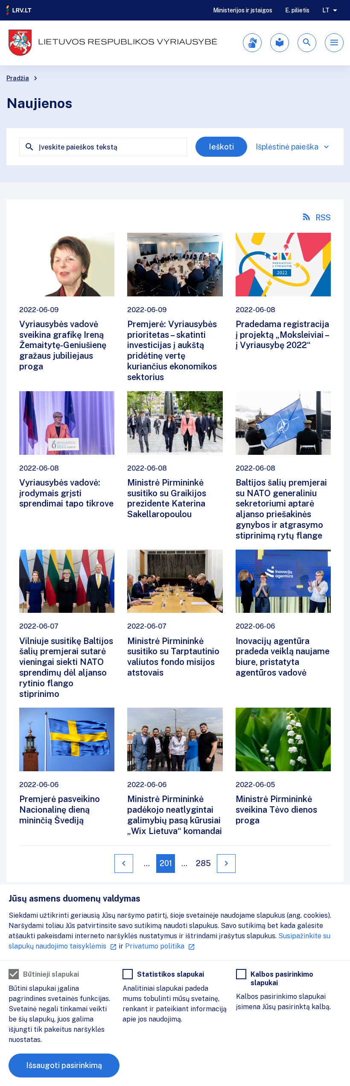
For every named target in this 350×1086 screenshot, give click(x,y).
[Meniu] (334, 42)
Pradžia (17, 78)
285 (203, 863)
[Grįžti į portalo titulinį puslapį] (19, 10)
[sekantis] (226, 863)
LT (326, 10)
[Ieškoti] (307, 42)
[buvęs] (123, 863)
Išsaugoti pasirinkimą (64, 1065)
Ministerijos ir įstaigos (242, 10)
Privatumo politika (154, 946)
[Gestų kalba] (252, 42)
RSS (323, 217)
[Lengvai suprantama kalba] (279, 42)
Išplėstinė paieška (287, 146)
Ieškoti (221, 146)
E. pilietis (297, 10)
